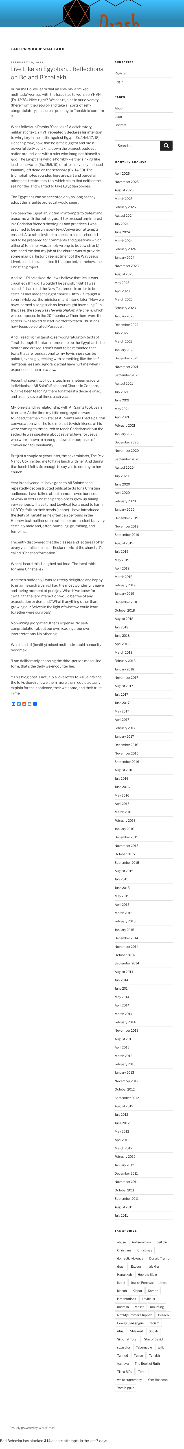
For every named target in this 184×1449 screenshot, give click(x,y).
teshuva (123, 1363)
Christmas (144, 1250)
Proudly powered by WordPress (32, 1428)
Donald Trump (159, 1258)
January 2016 (124, 829)
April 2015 (122, 904)
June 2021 (122, 400)
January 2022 (124, 350)
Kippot (137, 1291)
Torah (142, 1371)
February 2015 (125, 921)
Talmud (122, 1355)
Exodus (136, 1266)
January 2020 (125, 509)
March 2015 (123, 913)
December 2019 (126, 518)
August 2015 (124, 871)
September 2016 (127, 761)
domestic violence (130, 1258)
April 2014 (122, 1005)
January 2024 (124, 257)
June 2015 (122, 888)
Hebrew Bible (147, 1274)
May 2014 (122, 997)
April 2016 (122, 804)
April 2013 (122, 1047)
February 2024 (125, 249)
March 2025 (124, 198)
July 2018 (121, 627)
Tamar (138, 1355)
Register (121, 73)
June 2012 (122, 1123)
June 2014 (122, 988)
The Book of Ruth (147, 1363)
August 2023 (124, 274)
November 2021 (126, 367)
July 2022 (121, 333)
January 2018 (124, 669)
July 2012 (121, 1114)
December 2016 (126, 745)
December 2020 (127, 442)
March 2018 (123, 652)
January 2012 (124, 1165)
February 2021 (125, 425)
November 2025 (127, 182)
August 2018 (124, 619)
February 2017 (125, 728)
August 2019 (124, 543)
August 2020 (124, 467)
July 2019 (121, 551)
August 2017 (124, 686)
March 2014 (123, 1014)
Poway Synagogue (130, 1323)
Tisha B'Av (124, 1371)
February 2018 (125, 661)
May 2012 (122, 1131)
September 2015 (127, 862)
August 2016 (124, 770)
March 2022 (123, 341)
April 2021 (122, 417)
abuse (121, 1242)
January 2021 (124, 434)
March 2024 (124, 241)
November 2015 (126, 846)
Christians (124, 1250)
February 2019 (125, 585)
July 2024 (122, 224)
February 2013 (125, 1064)
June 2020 (122, 484)
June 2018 (122, 635)
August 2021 (124, 383)
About (119, 108)
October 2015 (125, 854)
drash (121, 1266)
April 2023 (122, 291)
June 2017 (122, 703)
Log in (119, 82)
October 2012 (125, 1089)
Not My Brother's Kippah (134, 1315)
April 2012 (122, 1140)
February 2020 (125, 501)
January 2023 (124, 316)
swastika (123, 1347)
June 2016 (122, 787)
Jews (162, 1282)
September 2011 (127, 1198)
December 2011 (126, 1173)
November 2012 (126, 1081)
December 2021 (126, 358)
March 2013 (123, 1056)
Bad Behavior (11, 1441)
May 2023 (122, 283)
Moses (139, 1307)
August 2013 (124, 1039)
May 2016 (122, 795)
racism (154, 1323)
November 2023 (127, 266)
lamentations (126, 1299)
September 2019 (127, 534)
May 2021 (122, 409)
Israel (121, 1282)
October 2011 (124, 1190)
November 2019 (126, 526)
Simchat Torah (127, 1339)
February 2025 (125, 207)
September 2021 (127, 375)
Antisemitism (141, 1242)
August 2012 (124, 1106)
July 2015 (121, 879)
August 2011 (124, 1207)
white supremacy (129, 1380)
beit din (162, 1242)
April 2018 (122, 644)
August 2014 (124, 972)
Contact (120, 125)
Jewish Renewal (142, 1282)
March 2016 (123, 812)
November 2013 (126, 1030)
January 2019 (124, 593)
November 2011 (126, 1182)
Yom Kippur (125, 1388)
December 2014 (126, 938)
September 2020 (127, 459)
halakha (153, 1266)
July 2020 (122, 476)
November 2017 (126, 677)
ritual (120, 1331)
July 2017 (121, 694)
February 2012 (125, 1156)
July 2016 (121, 778)
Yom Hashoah (158, 1380)
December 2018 (126, 602)
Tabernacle (144, 1347)
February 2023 (125, 308)
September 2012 (127, 1098)
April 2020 (122, 492)
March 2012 (123, 1148)
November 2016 (126, 753)
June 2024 (122, 232)
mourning (157, 1307)
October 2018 (125, 610)
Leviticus (148, 1299)
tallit (161, 1347)
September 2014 (127, 963)
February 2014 (125, 1022)
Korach (153, 1291)
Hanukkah (124, 1274)
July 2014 (121, 980)
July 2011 (121, 1215)
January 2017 (124, 736)
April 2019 (122, 568)
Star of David (153, 1339)
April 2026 (122, 173)
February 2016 (125, 820)
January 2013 (124, 1072)
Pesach (163, 1315)
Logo (118, 116)
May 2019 (122, 560)
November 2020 (127, 450)
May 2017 (122, 711)
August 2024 (124, 215)
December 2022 (126, 325)
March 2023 (124, 299)
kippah (122, 1291)
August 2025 (124, 190)
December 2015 (126, 837)
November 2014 (126, 946)
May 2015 (122, 896)
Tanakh (154, 1355)
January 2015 (124, 930)
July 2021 (121, 392)
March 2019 (123, 577)
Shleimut (136, 1331)
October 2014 (125, 955)
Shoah (153, 1331)
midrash (123, 1307)
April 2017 (122, 719)
